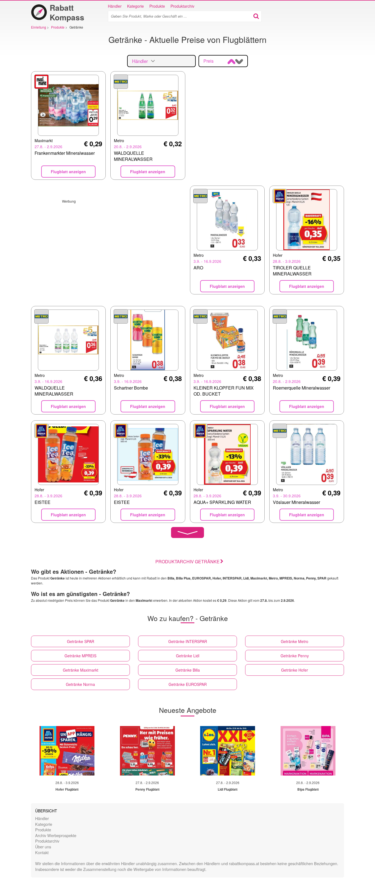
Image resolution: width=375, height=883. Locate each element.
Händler (115, 6)
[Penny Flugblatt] (147, 751)
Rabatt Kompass (67, 12)
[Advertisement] (108, 241)
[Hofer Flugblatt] (67, 751)
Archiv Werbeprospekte (55, 835)
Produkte (157, 6)
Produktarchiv (182, 6)
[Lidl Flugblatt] (227, 751)
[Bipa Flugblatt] (308, 751)
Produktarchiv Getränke (187, 561)
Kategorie (135, 6)
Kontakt (42, 852)
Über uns (43, 846)
